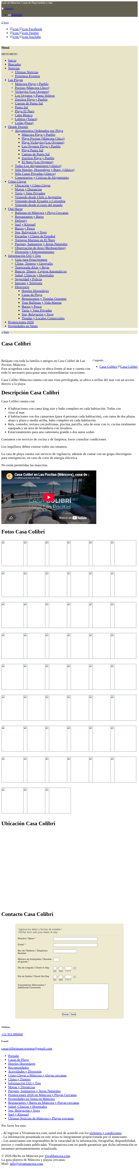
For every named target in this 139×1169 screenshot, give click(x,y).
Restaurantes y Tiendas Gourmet (44, 298)
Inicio (12, 60)
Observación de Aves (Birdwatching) (40, 248)
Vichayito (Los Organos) (32, 91)
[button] (9, 54)
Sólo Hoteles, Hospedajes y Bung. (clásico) (44, 170)
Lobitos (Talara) (26, 119)
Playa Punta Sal (32, 150)
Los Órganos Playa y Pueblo (41, 146)
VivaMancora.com (57, 1156)
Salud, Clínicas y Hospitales (34, 275)
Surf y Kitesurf (25, 224)
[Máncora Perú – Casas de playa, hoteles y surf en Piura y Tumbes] (5, 22)
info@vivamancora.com (26, 1163)
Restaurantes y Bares (29, 216)
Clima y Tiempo (19, 1079)
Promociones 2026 (21, 322)
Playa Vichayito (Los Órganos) (43, 142)
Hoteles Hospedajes (35, 291)
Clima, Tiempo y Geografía (34, 263)
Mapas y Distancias (28, 189)
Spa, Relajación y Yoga (31, 232)
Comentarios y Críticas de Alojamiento (42, 177)
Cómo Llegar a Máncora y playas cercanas (37, 1075)
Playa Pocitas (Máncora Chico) (43, 138)
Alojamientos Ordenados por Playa (39, 130)
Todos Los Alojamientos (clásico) (38, 166)
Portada (13, 1056)
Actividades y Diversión (25, 1071)
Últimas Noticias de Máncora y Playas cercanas (41, 1118)
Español (8, 8)
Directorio (22, 287)
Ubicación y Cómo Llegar (33, 185)
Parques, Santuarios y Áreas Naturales (41, 244)
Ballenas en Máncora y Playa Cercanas (41, 213)
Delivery (21, 220)
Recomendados (18, 1067)
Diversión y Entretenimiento (34, 252)
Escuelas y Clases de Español (35, 236)
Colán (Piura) (24, 123)
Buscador (14, 64)
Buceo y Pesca (25, 228)
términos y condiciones (106, 1133)
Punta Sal (21, 107)
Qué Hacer (15, 209)
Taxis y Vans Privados (30, 193)
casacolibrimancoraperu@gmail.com (26, 1048)
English (16, 15)
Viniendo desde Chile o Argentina (38, 197)
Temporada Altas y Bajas (32, 267)
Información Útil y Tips (24, 255)
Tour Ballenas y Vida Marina (42, 302)
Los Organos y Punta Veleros (35, 95)
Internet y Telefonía (28, 283)
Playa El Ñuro (24, 111)
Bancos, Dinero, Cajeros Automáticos (41, 271)
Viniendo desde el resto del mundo (39, 205)
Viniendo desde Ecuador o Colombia (40, 201)
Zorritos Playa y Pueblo (31, 99)
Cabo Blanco (24, 115)
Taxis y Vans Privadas (37, 310)
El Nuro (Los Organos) (37, 162)
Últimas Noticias (26, 72)
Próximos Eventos (27, 76)
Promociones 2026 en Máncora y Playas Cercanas (42, 1095)
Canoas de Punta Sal (29, 103)
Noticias (14, 68)
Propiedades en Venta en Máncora (31, 1099)
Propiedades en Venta (23, 326)
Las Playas (15, 80)
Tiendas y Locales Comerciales (43, 318)
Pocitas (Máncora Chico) (32, 88)
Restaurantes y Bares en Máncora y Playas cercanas (43, 1102)
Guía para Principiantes (31, 259)
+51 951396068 (12, 1034)
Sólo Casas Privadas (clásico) (35, 173)
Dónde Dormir (18, 127)
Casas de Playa (32, 295)
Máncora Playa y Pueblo (31, 84)
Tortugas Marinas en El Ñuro (35, 240)
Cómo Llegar (17, 181)
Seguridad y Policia (28, 279)
